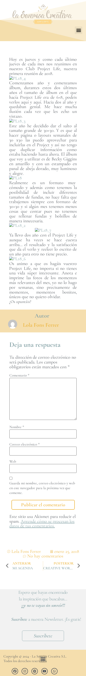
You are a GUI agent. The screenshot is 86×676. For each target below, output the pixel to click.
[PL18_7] (43, 230)
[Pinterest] (34, 671)
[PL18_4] (17, 78)
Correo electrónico (24, 444)
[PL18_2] (17, 225)
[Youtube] (44, 671)
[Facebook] (15, 671)
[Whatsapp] (54, 671)
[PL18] (15, 178)
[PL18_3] (17, 121)
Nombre (16, 427)
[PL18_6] (17, 259)
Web (12, 461)
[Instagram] (25, 671)
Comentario (19, 375)
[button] (78, 30)
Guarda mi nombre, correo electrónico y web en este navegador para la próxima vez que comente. (42, 488)
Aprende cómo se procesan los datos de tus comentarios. (42, 524)
